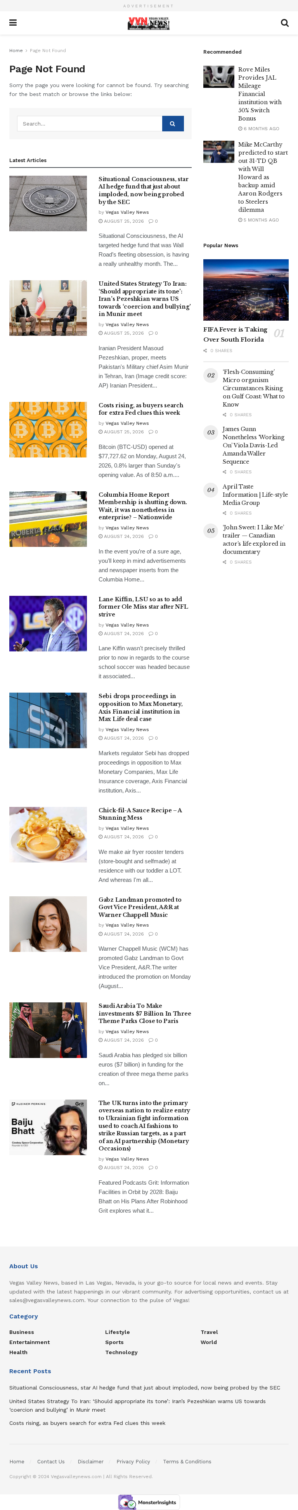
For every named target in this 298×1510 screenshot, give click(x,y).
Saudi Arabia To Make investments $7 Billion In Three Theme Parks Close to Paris (145, 1013)
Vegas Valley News (127, 212)
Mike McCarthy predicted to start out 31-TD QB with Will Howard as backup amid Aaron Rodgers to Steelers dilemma (263, 177)
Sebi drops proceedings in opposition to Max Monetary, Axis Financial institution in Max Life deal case (140, 708)
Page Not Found (48, 50)
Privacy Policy (133, 1462)
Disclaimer (91, 1462)
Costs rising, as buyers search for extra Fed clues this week (141, 409)
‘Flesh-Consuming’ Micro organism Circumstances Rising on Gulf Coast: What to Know (254, 388)
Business (21, 1332)
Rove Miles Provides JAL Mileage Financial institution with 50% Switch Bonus (260, 94)
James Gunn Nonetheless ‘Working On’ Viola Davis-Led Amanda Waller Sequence (253, 445)
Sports (114, 1342)
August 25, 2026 (123, 221)
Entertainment (29, 1342)
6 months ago (260, 128)
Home (16, 50)
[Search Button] (173, 123)
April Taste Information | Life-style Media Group (255, 494)
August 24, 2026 (123, 536)
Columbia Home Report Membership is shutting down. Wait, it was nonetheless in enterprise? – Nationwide (143, 506)
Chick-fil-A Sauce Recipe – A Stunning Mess (140, 814)
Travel (209, 1332)
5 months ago (260, 220)
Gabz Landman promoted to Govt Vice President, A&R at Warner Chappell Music (140, 907)
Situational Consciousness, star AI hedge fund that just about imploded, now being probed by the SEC (143, 191)
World (209, 1342)
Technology (121, 1352)
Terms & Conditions (187, 1462)
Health (18, 1352)
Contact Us (51, 1462)
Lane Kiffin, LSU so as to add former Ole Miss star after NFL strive (143, 607)
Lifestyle (117, 1332)
